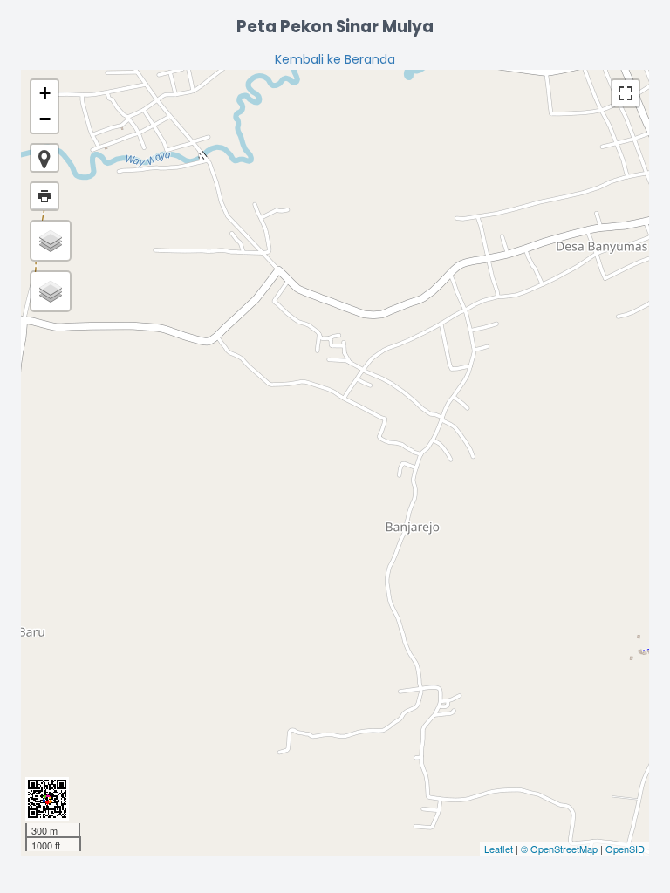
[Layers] (50, 241)
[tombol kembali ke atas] (648, 872)
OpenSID (625, 849)
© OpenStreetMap (559, 849)
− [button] (45, 119)
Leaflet (498, 849)
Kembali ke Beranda (335, 59)
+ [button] (45, 93)
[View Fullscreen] (625, 93)
